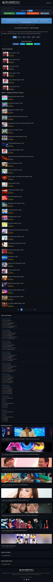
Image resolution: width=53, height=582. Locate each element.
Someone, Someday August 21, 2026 (16, 289)
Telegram (37, 43)
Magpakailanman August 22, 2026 (15, 109)
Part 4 (29, 37)
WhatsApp (30, 43)
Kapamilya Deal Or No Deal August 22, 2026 (17, 116)
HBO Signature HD (33, 13)
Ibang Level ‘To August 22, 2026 (15, 129)
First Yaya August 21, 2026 (14, 269)
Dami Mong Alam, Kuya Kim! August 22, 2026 (18, 229)
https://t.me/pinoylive (26, 22)
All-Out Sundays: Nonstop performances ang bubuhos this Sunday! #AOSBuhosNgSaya (20, 454)
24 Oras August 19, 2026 (14, 59)
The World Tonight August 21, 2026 (15, 249)
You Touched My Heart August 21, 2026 (16, 243)
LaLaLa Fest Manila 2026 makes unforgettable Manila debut (14, 530)
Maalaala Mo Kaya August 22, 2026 (16, 96)
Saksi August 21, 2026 (13, 256)
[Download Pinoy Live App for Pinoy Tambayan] (29, 579)
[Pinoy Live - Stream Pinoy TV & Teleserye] (11, 3)
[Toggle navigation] (50, 3)
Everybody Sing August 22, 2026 (15, 103)
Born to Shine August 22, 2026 (14, 196)
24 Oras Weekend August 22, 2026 (15, 149)
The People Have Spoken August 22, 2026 (17, 136)
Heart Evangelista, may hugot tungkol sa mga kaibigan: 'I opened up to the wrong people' (21, 439)
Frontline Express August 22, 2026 (15, 189)
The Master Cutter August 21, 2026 (15, 296)
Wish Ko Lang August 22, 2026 (14, 169)
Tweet (23, 43)
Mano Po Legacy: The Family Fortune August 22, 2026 (20, 176)
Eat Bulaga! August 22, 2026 (14, 216)
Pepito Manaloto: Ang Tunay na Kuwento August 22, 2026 (20, 123)
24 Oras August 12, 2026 (14, 73)
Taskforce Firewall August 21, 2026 (15, 283)
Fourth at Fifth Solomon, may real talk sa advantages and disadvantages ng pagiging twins (21, 469)
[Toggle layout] (47, 3)
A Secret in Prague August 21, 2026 (16, 276)
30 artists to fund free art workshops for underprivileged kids (15, 484)
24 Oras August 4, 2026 (14, 52)
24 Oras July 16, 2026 (13, 66)
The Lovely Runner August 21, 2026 (16, 236)
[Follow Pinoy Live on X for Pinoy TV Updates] (24, 579)
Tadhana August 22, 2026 (13, 183)
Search (30, 10)
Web (21, 10)
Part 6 (38, 37)
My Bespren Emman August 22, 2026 (16, 203)
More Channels (45, 13)
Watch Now (11, 54)
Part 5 (33, 37)
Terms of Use (30, 577)
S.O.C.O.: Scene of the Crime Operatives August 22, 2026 (20, 156)
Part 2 (19, 37)
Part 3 (24, 37)
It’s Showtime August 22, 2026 (14, 209)
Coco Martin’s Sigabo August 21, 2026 (16, 303)
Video (25, 10)
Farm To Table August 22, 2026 (15, 163)
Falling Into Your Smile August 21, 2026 (16, 263)
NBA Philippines (10, 13)
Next (34, 309)
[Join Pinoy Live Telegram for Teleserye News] (26, 579)
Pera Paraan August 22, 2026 (14, 223)
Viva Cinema (21, 13)
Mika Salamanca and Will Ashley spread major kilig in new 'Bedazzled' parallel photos (20, 515)
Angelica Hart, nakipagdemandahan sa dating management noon (15, 500)
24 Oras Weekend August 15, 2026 (16, 79)
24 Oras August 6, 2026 (14, 86)
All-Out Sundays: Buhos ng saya (9, 545)
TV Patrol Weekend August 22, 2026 (16, 143)
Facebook (16, 43)
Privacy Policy (23, 577)
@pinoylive (13, 19)
